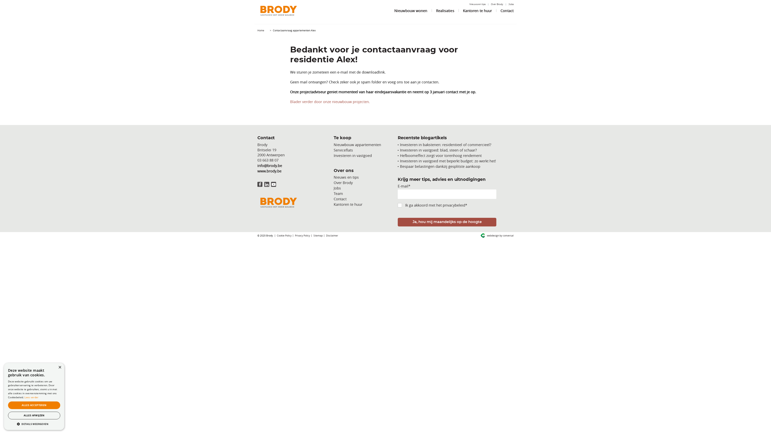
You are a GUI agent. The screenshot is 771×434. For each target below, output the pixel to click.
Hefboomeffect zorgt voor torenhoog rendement (441, 155)
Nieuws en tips (477, 4)
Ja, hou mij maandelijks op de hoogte (447, 222)
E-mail (404, 186)
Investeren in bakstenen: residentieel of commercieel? (445, 144)
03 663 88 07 (267, 160)
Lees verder (31, 397)
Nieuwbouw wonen (410, 10)
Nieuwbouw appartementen (357, 144)
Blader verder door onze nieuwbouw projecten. (330, 101)
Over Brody (497, 4)
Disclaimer (332, 235)
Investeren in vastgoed (353, 155)
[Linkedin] (266, 184)
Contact (507, 10)
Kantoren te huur (477, 10)
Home (260, 30)
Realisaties (445, 10)
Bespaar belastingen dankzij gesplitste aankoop (440, 166)
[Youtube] (273, 184)
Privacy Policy (302, 235)
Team (338, 193)
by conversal (500, 235)
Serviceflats (343, 150)
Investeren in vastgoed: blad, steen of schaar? (438, 150)
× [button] (59, 367)
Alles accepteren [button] (34, 405)
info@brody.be (269, 165)
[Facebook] (259, 184)
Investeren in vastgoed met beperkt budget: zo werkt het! (448, 161)
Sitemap (318, 235)
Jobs (511, 4)
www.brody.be (269, 171)
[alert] (34, 396)
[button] (34, 424)
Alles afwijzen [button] (34, 415)
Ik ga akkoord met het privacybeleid (436, 205)
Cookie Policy (284, 235)
